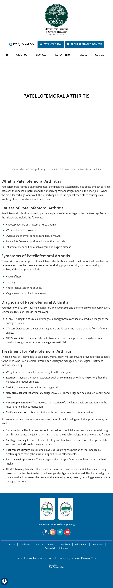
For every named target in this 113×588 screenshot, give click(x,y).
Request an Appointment (86, 44)
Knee (74, 169)
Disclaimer (25, 544)
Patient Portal (53, 44)
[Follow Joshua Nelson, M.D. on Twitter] (60, 532)
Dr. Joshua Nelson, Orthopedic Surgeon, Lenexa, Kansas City (58, 558)
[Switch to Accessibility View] (4, 581)
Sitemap (52, 544)
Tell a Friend (81, 544)
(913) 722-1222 (23, 44)
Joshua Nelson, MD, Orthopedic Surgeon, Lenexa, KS (35, 169)
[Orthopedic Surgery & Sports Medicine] (56, 19)
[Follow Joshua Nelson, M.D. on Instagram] (53, 532)
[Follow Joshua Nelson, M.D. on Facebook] (46, 532)
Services (65, 169)
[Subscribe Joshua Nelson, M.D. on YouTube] (67, 532)
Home (7, 54)
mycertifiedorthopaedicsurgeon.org (57, 524)
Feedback (65, 544)
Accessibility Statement (56, 548)
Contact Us (97, 544)
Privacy (39, 544)
